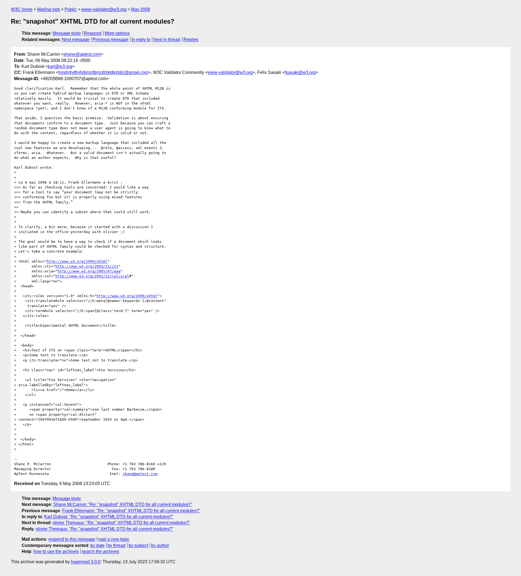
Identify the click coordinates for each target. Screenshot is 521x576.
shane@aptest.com (82, 54)
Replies (190, 39)
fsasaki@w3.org (300, 72)
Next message (76, 39)
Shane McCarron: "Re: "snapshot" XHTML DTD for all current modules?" (122, 504)
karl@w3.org (60, 66)
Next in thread (166, 39)
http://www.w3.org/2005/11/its (86, 266)
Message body (67, 33)
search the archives (100, 551)
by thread (116, 545)
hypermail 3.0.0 (85, 561)
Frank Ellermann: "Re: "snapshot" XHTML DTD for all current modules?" (131, 510)
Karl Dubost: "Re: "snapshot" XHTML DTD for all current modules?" (108, 516)
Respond (92, 33)
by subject (138, 545)
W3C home (22, 9)
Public (71, 9)
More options (117, 33)
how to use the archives (56, 551)
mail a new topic (113, 539)
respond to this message (71, 539)
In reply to (141, 39)
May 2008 (140, 9)
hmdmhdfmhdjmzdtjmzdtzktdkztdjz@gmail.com (103, 72)
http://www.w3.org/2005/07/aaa (89, 271)
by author (160, 545)
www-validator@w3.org (103, 9)
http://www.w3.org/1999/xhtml (77, 261)
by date (97, 545)
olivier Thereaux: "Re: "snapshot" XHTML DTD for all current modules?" (121, 522)
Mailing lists (48, 9)
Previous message (110, 39)
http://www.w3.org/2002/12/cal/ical (92, 276)
